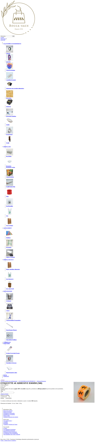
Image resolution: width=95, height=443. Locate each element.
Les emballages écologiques (9, 429)
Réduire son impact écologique (10, 432)
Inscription (5, 423)
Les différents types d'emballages (10, 433)
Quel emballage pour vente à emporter (11, 434)
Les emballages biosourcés (9, 430)
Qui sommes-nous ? (7, 420)
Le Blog (5, 428)
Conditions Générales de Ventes (10, 424)
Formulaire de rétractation (9, 413)
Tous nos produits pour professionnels (9, 381)
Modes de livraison (7, 412)
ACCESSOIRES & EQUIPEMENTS (26, 381)
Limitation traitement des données (10, 417)
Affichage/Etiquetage (41, 381)
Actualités (5, 422)
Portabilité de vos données (9, 414)
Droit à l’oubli (6, 415)
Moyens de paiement (7, 410)
